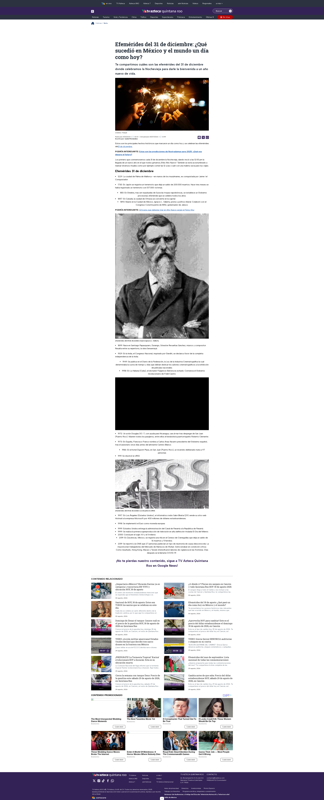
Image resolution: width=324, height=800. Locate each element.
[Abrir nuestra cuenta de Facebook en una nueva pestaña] (107, 780)
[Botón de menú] (92, 11)
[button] (162, 798)
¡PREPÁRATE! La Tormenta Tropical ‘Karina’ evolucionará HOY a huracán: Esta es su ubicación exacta (137, 660)
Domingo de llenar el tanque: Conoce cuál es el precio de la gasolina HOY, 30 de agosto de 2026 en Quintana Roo (137, 623)
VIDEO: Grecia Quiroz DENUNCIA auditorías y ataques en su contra (210, 640)
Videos (195, 3)
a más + (219, 3)
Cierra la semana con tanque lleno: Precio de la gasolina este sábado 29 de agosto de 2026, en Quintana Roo (137, 678)
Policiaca (181, 17)
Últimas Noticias (212, 17)
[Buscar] (230, 10)
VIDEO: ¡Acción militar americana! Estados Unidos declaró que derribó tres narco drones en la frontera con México (136, 642)
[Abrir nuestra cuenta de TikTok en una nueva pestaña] (103, 780)
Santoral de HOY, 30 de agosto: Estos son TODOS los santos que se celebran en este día (136, 605)
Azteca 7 (147, 3)
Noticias (170, 3)
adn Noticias (183, 3)
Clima (134, 17)
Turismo (106, 17)
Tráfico (143, 17)
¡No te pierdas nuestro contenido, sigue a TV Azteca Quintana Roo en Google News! (162, 563)
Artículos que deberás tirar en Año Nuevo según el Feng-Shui (166, 210)
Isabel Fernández (131, 139)
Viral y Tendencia (121, 17)
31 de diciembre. (125, 146)
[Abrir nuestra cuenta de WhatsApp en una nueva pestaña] (112, 780)
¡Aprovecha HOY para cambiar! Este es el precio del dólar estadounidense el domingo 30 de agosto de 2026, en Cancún (210, 623)
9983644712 (211, 780)
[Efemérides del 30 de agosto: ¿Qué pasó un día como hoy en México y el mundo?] (174, 609)
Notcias (99, 23)
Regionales (207, 3)
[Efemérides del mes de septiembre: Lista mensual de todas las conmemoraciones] (174, 664)
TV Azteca (120, 3)
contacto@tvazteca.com (216, 778)
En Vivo (226, 17)
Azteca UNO (134, 3)
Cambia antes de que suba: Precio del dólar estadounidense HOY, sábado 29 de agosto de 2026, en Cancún (210, 678)
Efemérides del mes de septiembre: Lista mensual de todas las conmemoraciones (208, 658)
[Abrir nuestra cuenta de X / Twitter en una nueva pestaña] (94, 780)
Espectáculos (167, 17)
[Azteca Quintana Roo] (162, 11)
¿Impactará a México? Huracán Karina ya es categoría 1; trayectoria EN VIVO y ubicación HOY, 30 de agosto (137, 587)
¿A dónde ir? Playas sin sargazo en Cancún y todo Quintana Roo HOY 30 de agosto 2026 (209, 585)
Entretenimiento (195, 17)
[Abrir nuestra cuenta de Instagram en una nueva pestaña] (98, 780)
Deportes (159, 3)
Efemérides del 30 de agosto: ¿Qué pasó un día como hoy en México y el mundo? (209, 603)
